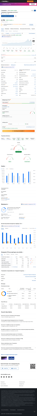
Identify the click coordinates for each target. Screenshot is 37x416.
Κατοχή (3, 283)
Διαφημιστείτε (21, 383)
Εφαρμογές (3, 381)
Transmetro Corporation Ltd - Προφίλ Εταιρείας (12, 270)
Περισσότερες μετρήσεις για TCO (30, 64)
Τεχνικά (33, 28)
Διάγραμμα (7, 28)
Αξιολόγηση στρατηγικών (31, 24)
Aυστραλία (34, 280)
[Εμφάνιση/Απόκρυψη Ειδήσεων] (22, 33)
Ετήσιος (2, 228)
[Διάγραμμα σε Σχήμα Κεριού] (2, 33)
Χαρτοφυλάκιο (3, 383)
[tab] (2, 139)
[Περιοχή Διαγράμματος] (3, 33)
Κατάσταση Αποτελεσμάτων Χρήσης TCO (11, 223)
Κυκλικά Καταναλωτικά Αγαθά (30, 276)
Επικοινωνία (21, 385)
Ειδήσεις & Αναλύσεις (14, 28)
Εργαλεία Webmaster (4, 385)
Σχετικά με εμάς (22, 381)
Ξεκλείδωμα (33, 55)
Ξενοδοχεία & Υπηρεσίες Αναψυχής (29, 274)
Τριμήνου (6, 228)
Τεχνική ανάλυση (5, 135)
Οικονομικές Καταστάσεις (25, 28)
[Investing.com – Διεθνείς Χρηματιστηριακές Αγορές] (5, 1)
